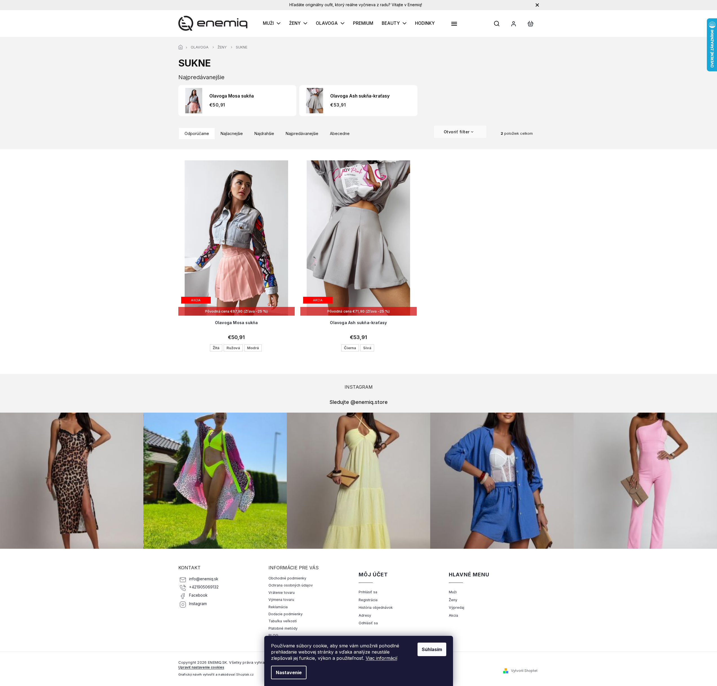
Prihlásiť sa (368, 592)
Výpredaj (456, 607)
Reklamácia (278, 607)
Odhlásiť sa (368, 623)
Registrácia (368, 600)
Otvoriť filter (457, 131)
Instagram (198, 603)
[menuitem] (272, 23)
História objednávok (376, 607)
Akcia (453, 615)
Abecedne (340, 133)
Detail (236, 294)
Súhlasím (432, 649)
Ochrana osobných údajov (290, 585)
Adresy (365, 615)
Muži (453, 592)
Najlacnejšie (232, 133)
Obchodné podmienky (287, 578)
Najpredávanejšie (302, 133)
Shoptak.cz (245, 674)
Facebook (198, 595)
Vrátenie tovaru (281, 592)
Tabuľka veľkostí (282, 621)
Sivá (367, 348)
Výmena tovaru (281, 600)
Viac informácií (381, 658)
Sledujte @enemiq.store (359, 402)
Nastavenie (289, 672)
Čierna (350, 348)
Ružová (233, 348)
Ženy (453, 600)
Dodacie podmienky (285, 614)
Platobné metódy (283, 628)
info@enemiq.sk (203, 579)
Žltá (216, 348)
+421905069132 (204, 587)
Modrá (253, 348)
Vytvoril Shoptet (524, 671)
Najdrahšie (264, 133)
